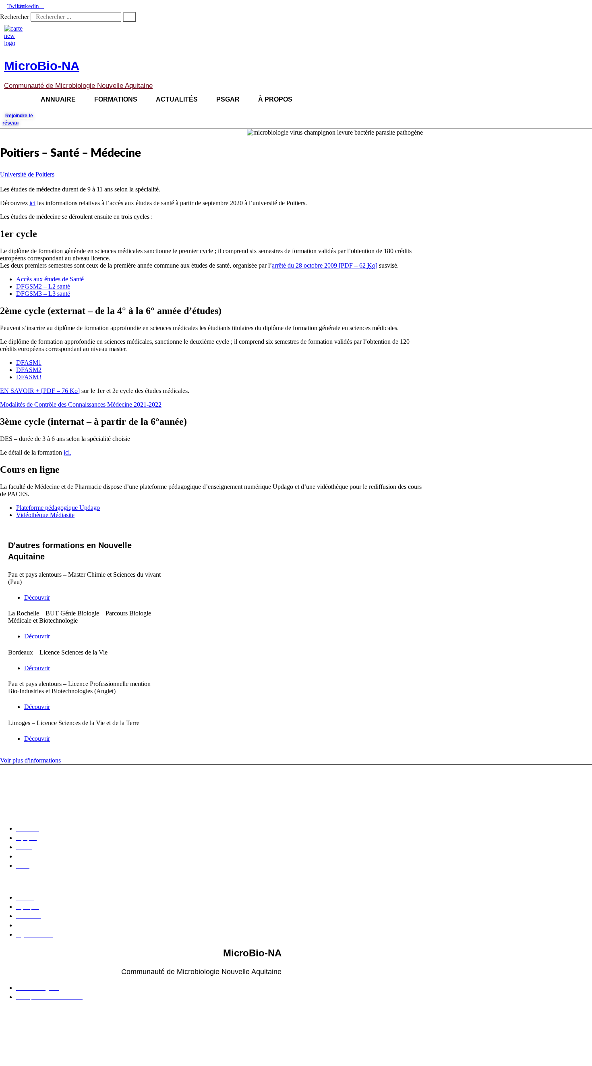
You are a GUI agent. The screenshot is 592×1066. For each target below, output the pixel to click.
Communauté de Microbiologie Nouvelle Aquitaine (78, 85)
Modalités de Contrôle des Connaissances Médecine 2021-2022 (80, 404)
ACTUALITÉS (177, 99)
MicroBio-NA (41, 66)
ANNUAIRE (58, 99)
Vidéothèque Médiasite (45, 514)
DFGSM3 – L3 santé (43, 293)
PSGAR (228, 99)
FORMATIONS (115, 99)
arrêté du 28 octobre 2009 (324, 265)
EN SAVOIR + (40, 390)
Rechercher (15, 16)
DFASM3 (28, 377)
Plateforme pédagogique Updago (58, 507)
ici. (67, 452)
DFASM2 (28, 369)
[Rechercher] (129, 17)
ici (32, 202)
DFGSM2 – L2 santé (43, 286)
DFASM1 (28, 362)
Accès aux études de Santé (50, 279)
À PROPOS (275, 99)
